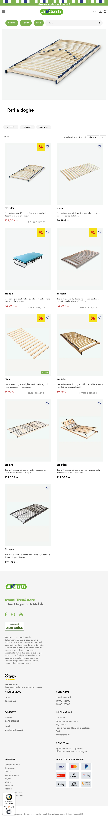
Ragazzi (8, 788)
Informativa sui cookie (56, 814)
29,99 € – (63, 220)
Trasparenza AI (63, 734)
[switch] (8, 812)
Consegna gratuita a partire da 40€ (54, 4)
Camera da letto (12, 764)
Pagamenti (61, 724)
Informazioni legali (40, 814)
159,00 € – (11, 562)
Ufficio (8, 781)
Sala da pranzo (12, 774)
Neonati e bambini (13, 792)
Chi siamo (60, 717)
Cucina (8, 771)
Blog (38, 23)
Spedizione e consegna (67, 721)
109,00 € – (11, 220)
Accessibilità (78, 814)
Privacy (69, 814)
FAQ (58, 731)
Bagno (8, 778)
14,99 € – (11, 392)
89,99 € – (63, 392)
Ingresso (9, 785)
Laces (7, 697)
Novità (26, 23)
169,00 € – (63, 477)
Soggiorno (9, 768)
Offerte (11, 23)
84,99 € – (11, 306)
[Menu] (13, 794)
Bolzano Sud (10, 700)
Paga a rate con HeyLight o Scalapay (73, 727)
